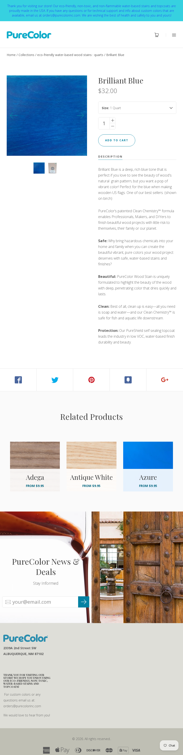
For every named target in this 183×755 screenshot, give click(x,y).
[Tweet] (55, 379)
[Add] (164, 379)
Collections (26, 55)
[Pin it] (91, 379)
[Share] (18, 379)
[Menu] (171, 35)
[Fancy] (128, 379)
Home (11, 55)
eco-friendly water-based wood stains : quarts (70, 55)
